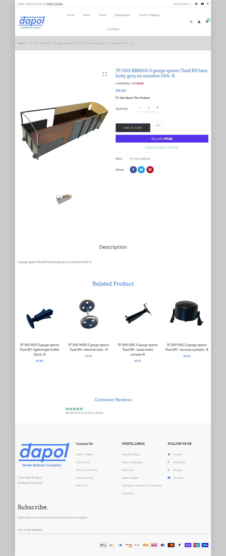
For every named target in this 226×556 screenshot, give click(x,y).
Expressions (122, 15)
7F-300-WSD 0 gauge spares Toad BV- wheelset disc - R (88, 347)
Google (177, 470)
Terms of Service (86, 470)
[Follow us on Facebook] (133, 169)
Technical (128, 470)
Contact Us (83, 462)
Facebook (179, 462)
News (86, 15)
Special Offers (131, 454)
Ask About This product (135, 97)
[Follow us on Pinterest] (150, 169)
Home (70, 15)
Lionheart (113, 29)
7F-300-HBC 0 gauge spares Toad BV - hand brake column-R (138, 349)
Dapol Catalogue (132, 462)
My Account (181, 3)
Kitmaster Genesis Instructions (142, 485)
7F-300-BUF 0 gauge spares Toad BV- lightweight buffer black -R (40, 349)
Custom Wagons (149, 15)
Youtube (178, 477)
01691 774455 (84, 454)
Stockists (128, 493)
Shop (102, 15)
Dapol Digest (130, 477)
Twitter (177, 454)
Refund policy (85, 477)
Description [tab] (113, 247)
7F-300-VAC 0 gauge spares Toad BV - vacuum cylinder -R (186, 347)
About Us (82, 485)
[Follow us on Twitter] (141, 169)
